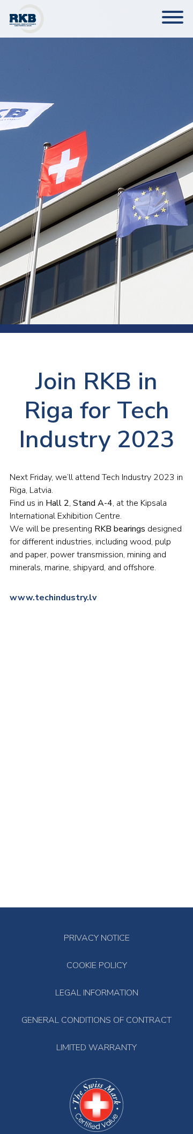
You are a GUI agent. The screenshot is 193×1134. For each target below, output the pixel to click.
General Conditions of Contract (96, 1020)
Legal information (96, 993)
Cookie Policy (96, 966)
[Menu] (172, 18)
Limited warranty (96, 1048)
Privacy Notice (97, 938)
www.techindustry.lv (53, 598)
